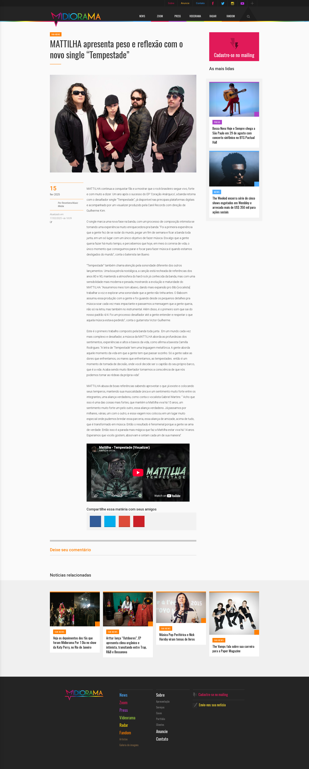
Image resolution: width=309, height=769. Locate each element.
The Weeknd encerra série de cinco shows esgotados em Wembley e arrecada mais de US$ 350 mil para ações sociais (234, 205)
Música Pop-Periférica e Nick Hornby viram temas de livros (177, 637)
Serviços (160, 707)
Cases (159, 713)
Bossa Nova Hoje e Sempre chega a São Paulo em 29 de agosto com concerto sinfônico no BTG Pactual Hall (233, 135)
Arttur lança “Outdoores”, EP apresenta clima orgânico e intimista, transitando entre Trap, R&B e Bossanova (126, 645)
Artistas (123, 739)
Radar (213, 16)
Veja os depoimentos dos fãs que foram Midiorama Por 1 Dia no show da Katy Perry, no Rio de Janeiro (74, 643)
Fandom (231, 16)
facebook (95, 521)
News (142, 16)
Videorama (195, 16)
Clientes (160, 725)
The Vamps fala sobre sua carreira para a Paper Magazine (233, 648)
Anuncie (185, 3)
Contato (200, 3)
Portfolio (160, 719)
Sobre (171, 3)
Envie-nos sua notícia (212, 704)
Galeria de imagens (129, 745)
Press (177, 16)
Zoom (160, 16)
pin (139, 521)
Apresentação (162, 701)
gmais (124, 521)
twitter (110, 521)
